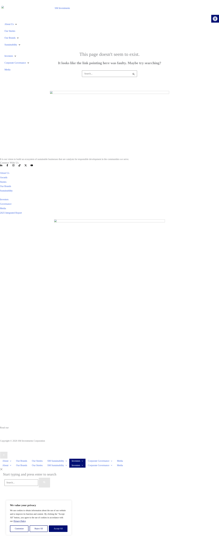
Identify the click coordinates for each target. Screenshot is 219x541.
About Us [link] (9, 24)
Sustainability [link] (10, 44)
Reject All (39, 528)
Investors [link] (8, 56)
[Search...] (21, 482)
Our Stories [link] (9, 31)
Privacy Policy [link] (20, 521)
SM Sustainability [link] (55, 461)
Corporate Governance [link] (15, 62)
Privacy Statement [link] (8, 432)
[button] (9, 461)
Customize (19, 528)
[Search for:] (109, 73)
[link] (215, 19)
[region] (39, 517)
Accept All (58, 528)
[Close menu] (4, 455)
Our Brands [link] (9, 38)
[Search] (44, 483)
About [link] (5, 461)
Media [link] (7, 69)
